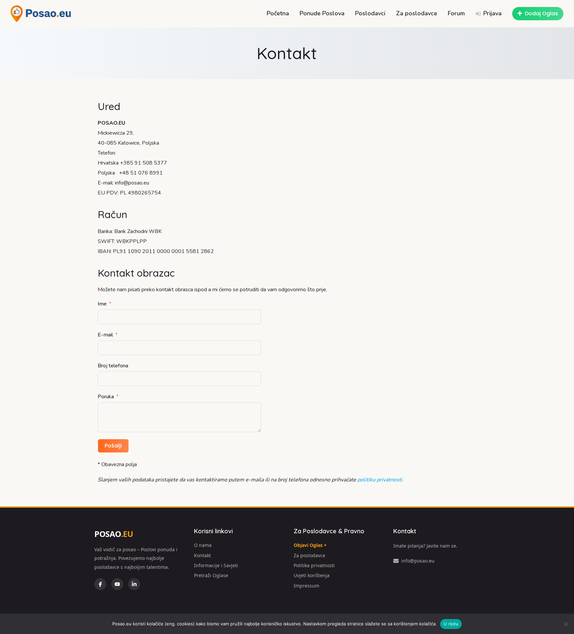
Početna (278, 13)
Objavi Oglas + (310, 545)
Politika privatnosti (314, 565)
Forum (456, 13)
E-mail (105, 334)
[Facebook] (100, 584)
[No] (565, 624)
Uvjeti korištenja (312, 575)
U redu (450, 623)
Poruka (106, 396)
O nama (203, 545)
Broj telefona (113, 365)
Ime (102, 304)
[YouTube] (117, 584)
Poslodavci (370, 13)
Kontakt (202, 555)
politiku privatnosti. (380, 479)
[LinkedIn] (134, 584)
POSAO (113, 533)
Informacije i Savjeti (216, 565)
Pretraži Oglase (211, 575)
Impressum (306, 585)
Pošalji (113, 445)
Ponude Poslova (322, 13)
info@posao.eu (417, 561)
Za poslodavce (416, 13)
